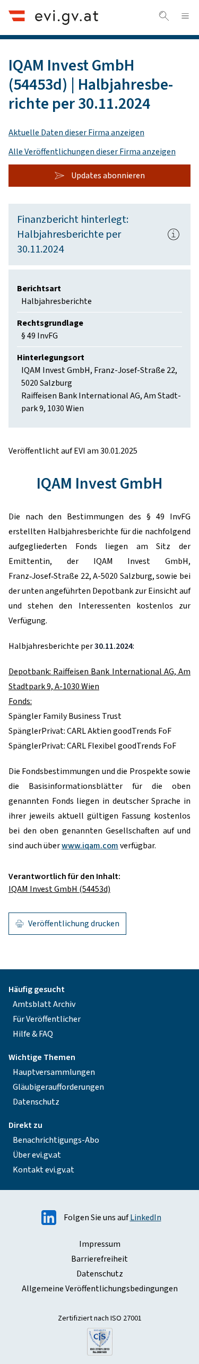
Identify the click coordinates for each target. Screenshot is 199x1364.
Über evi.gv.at (37, 1155)
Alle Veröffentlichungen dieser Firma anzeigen (92, 152)
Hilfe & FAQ (33, 1034)
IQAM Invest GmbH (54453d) (59, 889)
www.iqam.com (90, 846)
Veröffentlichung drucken (73, 923)
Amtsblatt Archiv (44, 1004)
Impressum (99, 1244)
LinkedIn (145, 1217)
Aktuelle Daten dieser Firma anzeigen (76, 132)
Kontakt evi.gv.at (43, 1170)
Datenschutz (36, 1102)
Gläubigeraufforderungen (58, 1087)
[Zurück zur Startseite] (53, 17)
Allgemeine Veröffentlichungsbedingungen (100, 1289)
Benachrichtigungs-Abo (56, 1140)
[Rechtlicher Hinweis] (173, 234)
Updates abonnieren (108, 175)
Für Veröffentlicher (47, 1019)
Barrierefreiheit (99, 1259)
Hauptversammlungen (54, 1072)
